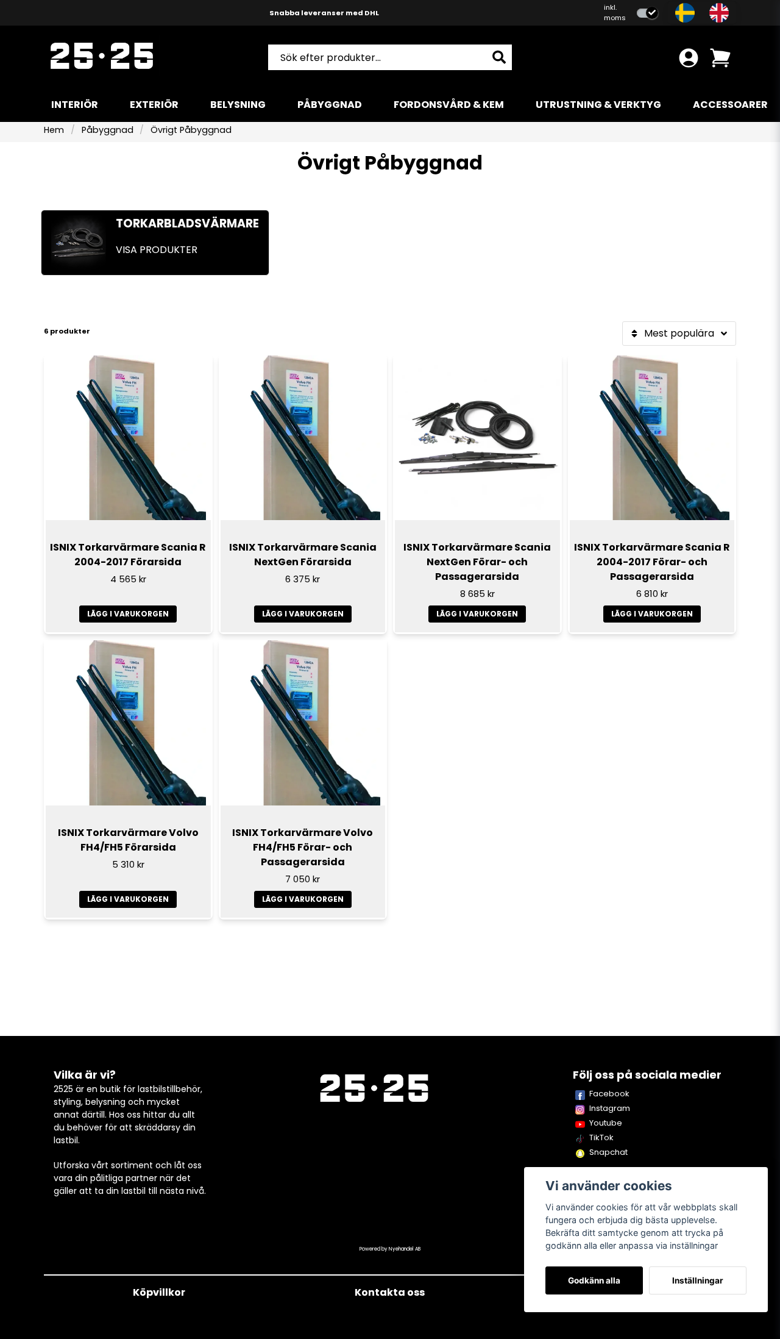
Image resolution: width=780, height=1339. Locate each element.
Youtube (605, 1123)
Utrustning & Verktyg (598, 105)
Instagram (609, 1108)
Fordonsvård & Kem (449, 105)
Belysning (238, 105)
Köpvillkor (159, 1292)
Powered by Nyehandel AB (390, 1249)
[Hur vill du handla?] (647, 13)
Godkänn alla (594, 1280)
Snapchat (608, 1152)
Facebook (609, 1093)
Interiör (74, 105)
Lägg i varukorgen (128, 614)
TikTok (601, 1137)
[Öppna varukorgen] (720, 58)
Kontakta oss (390, 1292)
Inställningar (697, 1280)
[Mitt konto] (688, 58)
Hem (54, 130)
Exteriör (154, 105)
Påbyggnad (329, 105)
